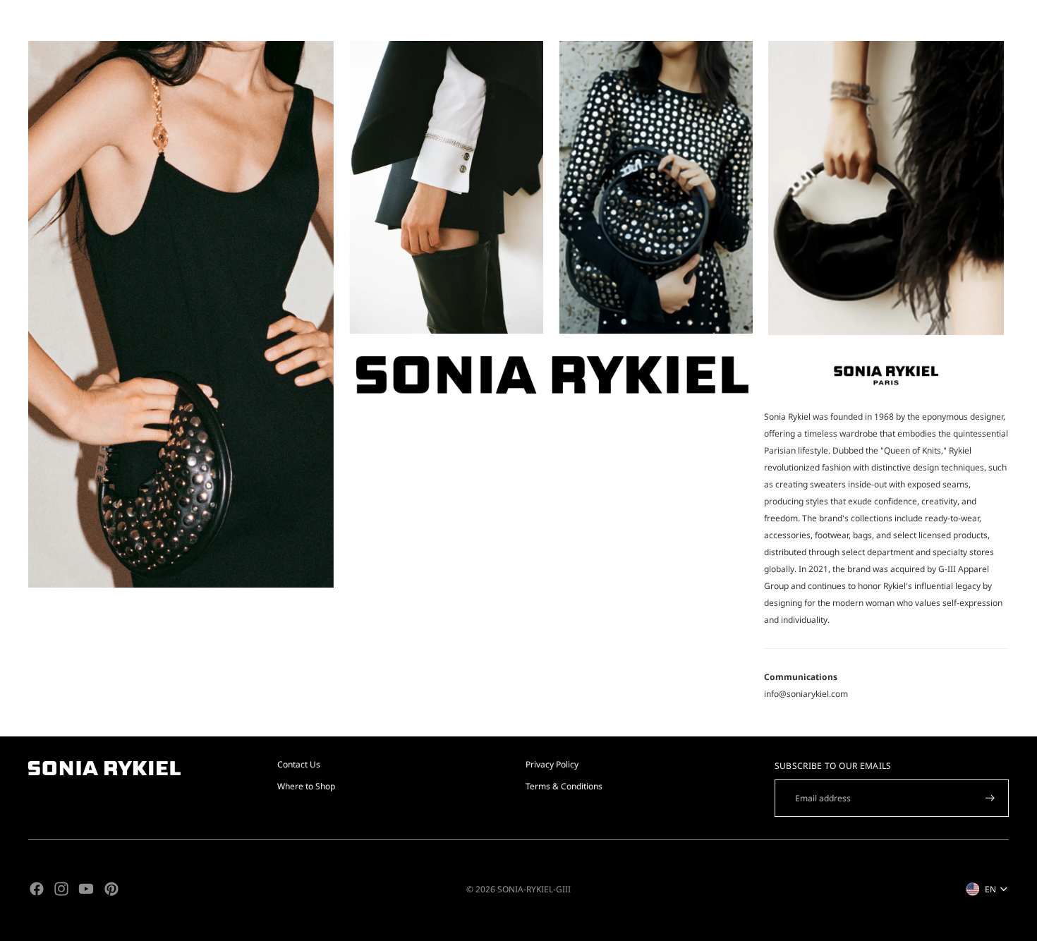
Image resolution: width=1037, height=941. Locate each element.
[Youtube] (86, 888)
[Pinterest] (111, 888)
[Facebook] (36, 888)
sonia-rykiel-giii (534, 889)
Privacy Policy (552, 764)
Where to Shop (306, 786)
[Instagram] (61, 888)
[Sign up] (990, 798)
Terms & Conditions (564, 786)
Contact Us (298, 764)
